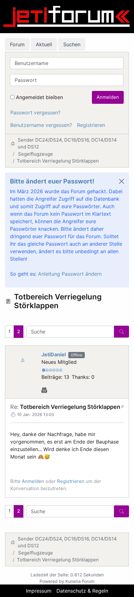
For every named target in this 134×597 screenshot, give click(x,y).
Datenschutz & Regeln (82, 591)
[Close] (121, 181)
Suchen (71, 44)
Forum (17, 44)
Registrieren (91, 125)
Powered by (52, 581)
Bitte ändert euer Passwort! (52, 181)
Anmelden (108, 97)
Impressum (38, 591)
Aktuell (44, 44)
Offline (76, 355)
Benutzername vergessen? (41, 125)
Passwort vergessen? (35, 112)
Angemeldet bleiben (39, 97)
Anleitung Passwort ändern (70, 274)
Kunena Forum (79, 581)
